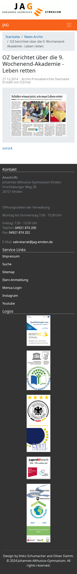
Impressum (11, 256)
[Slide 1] (31, 131)
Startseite (13, 37)
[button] (7, 115)
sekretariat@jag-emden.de (33, 242)
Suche (6, 264)
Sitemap (8, 272)
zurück (7, 148)
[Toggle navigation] (69, 25)
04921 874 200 (25, 228)
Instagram (10, 295)
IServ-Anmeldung (15, 280)
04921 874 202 (19, 232)
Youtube (8, 303)
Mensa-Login (12, 288)
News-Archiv (33, 37)
